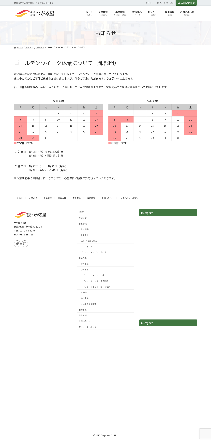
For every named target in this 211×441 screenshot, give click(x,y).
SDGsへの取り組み (89, 240)
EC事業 (84, 292)
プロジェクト (86, 246)
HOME (20, 198)
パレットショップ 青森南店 (95, 281)
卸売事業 (85, 263)
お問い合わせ (188, 2)
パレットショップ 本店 (93, 275)
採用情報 (91, 198)
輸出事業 (85, 298)
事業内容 (62, 198)
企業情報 (48, 198)
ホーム (148, 2)
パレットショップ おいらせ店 (96, 286)
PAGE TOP (203, 425)
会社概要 (85, 229)
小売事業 (85, 269)
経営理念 (85, 235)
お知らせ (33, 198)
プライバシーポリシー (130, 198)
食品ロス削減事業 (88, 303)
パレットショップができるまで (94, 252)
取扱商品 (77, 198)
